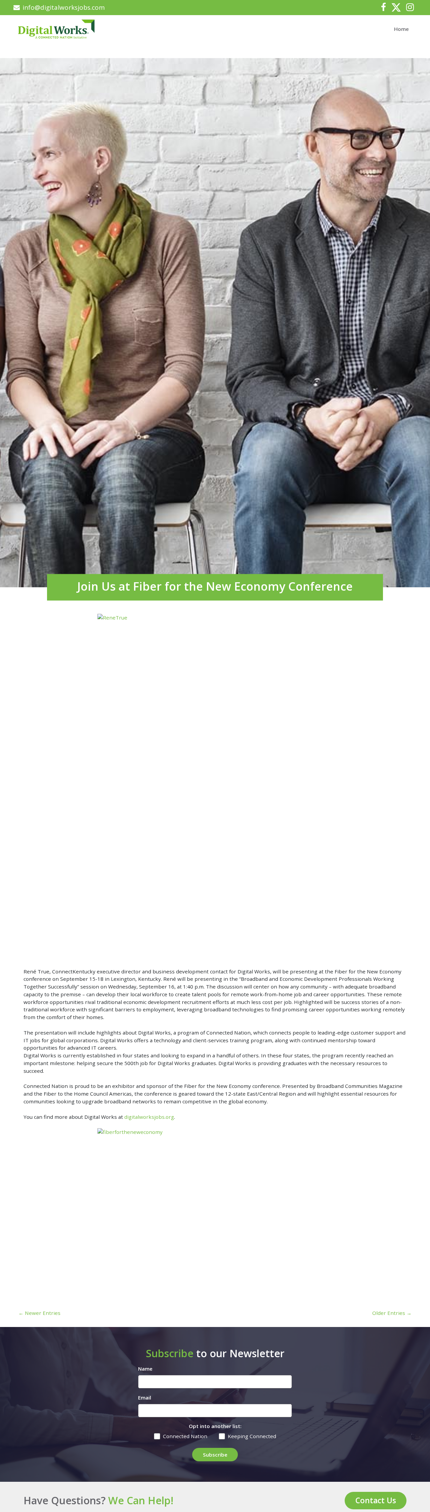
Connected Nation (185, 1436)
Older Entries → (392, 1313)
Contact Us (375, 1500)
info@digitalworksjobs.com (64, 7)
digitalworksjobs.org (149, 1116)
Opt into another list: (215, 1426)
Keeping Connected (252, 1436)
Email (144, 1397)
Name (145, 1368)
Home (401, 29)
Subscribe (215, 1454)
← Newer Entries (39, 1313)
